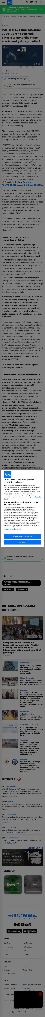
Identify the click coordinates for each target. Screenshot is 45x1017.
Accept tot (22, 542)
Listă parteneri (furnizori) (12, 529)
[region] (22, 508)
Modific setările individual (22, 536)
